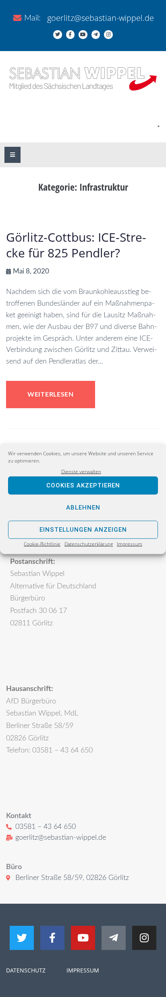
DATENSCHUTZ (26, 970)
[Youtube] (83, 34)
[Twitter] (57, 34)
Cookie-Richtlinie (42, 544)
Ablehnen (83, 507)
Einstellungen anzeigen (83, 529)
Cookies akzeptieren (83, 485)
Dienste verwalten (81, 471)
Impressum (129, 544)
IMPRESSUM (82, 970)
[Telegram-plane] (95, 34)
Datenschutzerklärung (88, 544)
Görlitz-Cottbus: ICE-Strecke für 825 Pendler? (76, 245)
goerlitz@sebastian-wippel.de (100, 17)
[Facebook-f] (70, 34)
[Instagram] (108, 34)
